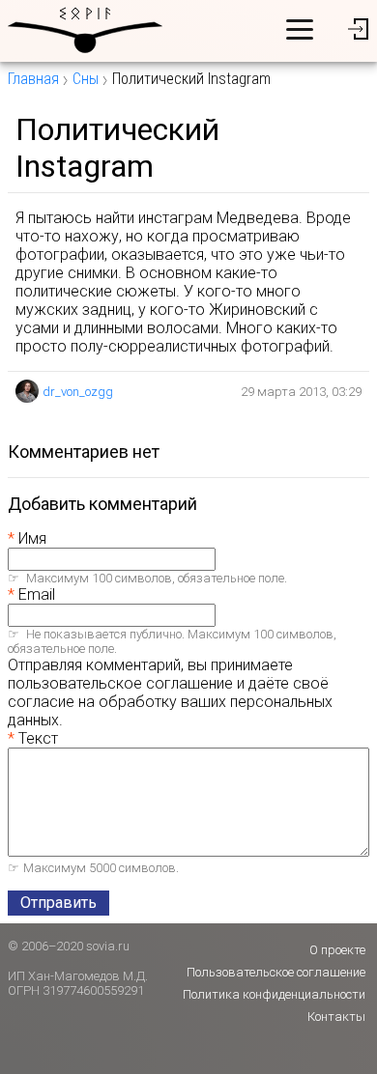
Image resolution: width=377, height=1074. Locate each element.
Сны (85, 79)
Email (36, 594)
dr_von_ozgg (78, 391)
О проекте (337, 950)
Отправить (58, 902)
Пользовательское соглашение (276, 972)
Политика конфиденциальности (274, 994)
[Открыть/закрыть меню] (299, 29)
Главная (33, 79)
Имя (32, 538)
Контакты (336, 1016)
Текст (38, 738)
